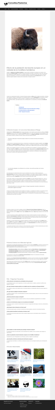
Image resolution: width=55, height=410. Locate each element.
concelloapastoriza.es (38, 403)
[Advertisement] (27, 20)
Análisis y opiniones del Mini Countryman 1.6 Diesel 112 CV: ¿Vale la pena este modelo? (12, 375)
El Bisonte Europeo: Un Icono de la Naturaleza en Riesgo (29, 108)
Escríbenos (30, 403)
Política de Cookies (23, 406)
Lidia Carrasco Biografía (7, 403)
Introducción (21, 107)
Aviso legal (22, 403)
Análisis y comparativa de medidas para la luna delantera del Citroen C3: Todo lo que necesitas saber (13, 360)
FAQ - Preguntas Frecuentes (25, 111)
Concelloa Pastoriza (17, 3)
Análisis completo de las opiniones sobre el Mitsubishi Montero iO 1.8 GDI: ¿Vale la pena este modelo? (38, 375)
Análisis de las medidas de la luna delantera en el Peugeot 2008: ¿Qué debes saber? (25, 360)
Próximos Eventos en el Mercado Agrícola (26, 110)
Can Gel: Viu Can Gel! (39, 388)
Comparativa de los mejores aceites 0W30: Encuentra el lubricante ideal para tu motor (38, 360)
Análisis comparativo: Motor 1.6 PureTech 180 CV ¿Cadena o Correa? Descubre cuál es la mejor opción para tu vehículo (25, 390)
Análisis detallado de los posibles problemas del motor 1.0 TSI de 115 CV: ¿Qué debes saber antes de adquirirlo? (12, 390)
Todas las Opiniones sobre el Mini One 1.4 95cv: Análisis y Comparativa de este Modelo (25, 375)
